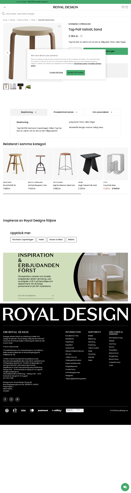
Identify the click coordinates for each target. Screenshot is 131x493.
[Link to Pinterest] (17, 399)
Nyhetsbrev (70, 339)
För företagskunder (73, 372)
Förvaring (91, 354)
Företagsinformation (73, 360)
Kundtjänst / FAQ (72, 336)
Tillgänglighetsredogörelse (76, 378)
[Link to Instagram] (11, 399)
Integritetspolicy (72, 366)
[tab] (28, 112)
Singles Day (113, 356)
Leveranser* (70, 348)
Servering (91, 342)
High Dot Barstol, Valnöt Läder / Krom (65, 185)
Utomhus (112, 344)
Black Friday (113, 359)
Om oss (68, 354)
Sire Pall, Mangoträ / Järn (37, 185)
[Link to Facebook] (5, 399)
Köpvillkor (69, 345)
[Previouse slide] (7, 52)
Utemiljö (91, 357)
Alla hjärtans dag (115, 338)
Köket (90, 351)
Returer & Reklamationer (75, 351)
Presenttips (113, 350)
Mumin (111, 347)
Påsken (111, 341)
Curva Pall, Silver (109, 185)
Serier (90, 360)
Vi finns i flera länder (10, 347)
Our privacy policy (81, 64)
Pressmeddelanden (73, 363)
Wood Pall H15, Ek (9, 185)
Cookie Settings (56, 72)
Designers (69, 375)
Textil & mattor (93, 348)
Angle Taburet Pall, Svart (87, 185)
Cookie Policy (70, 369)
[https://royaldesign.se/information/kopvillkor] (75, 411)
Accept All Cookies (76, 73)
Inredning (92, 345)
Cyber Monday (114, 362)
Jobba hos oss (71, 357)
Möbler (90, 336)
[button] (123, 7)
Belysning (92, 339)
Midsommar (114, 353)
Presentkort (70, 342)
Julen (111, 365)
